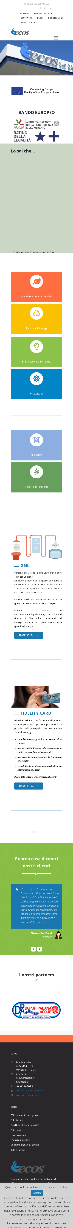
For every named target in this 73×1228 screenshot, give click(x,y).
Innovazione (36, 455)
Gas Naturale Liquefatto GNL (25, 1125)
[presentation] (6, 1002)
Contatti (26, 18)
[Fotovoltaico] (36, 379)
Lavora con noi (43, 13)
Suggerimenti (56, 18)
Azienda (24, 13)
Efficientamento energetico (24, 1115)
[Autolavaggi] (36, 313)
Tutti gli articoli (18, 1150)
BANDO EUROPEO (36, 112)
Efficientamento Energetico (36, 361)
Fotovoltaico (36, 393)
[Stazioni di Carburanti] (36, 281)
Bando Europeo (29, 22)
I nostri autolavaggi (36, 328)
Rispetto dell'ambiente (36, 487)
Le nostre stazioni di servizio (36, 296)
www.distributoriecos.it (27, 1095)
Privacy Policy (42, 1223)
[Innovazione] (36, 440)
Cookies (29, 1223)
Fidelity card (17, 1120)
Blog (40, 18)
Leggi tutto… (26, 635)
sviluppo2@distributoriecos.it (30, 1090)
